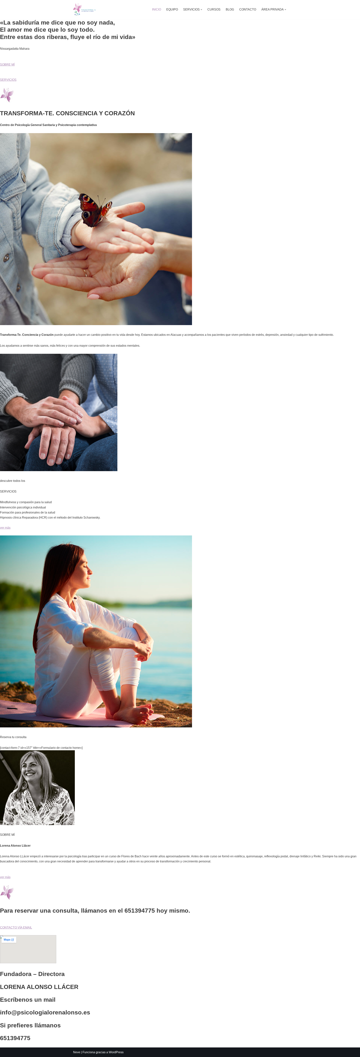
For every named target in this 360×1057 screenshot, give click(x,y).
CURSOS (213, 9)
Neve (76, 1052)
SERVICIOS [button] (8, 79)
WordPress (116, 1052)
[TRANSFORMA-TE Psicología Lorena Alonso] (84, 9)
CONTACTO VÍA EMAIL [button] (16, 927)
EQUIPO (172, 9)
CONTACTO (247, 9)
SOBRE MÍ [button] (7, 64)
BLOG (230, 9)
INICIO (156, 9)
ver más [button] (5, 527)
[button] (201, 9)
